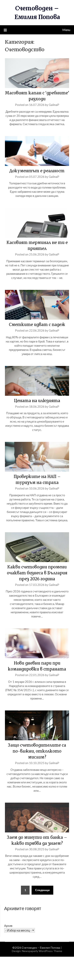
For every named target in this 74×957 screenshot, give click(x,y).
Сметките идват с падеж (37, 324)
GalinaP (54, 104)
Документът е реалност (37, 170)
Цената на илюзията (37, 400)
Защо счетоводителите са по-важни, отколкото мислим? (37, 751)
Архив (8, 925)
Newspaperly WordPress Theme (42, 951)
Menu (66, 30)
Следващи (42, 890)
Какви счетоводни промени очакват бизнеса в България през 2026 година (37, 572)
